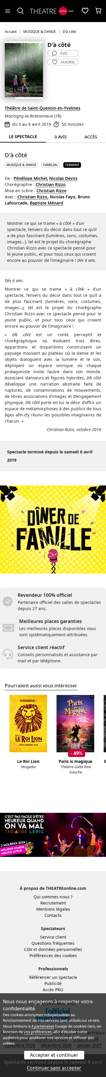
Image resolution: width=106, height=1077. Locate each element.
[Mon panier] (98, 11)
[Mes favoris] (85, 11)
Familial (50, 165)
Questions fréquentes (53, 943)
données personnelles (60, 949)
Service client (53, 937)
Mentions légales (53, 909)
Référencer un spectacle (53, 977)
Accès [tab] (91, 137)
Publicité (53, 983)
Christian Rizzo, (33, 197)
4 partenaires (42, 1026)
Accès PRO (53, 989)
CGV (28, 949)
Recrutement (53, 903)
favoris (68, 62)
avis (64, 53)
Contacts (53, 915)
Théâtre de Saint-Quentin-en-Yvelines (42, 108)
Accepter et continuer (54, 1055)
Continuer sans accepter (54, 1068)
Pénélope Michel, (31, 178)
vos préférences (38, 1031)
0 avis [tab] (60, 137)
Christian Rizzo (51, 184)
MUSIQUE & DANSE (21, 165)
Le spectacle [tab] (23, 136)
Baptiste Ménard (46, 203)
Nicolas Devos (63, 178)
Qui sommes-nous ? (53, 897)
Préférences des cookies (53, 955)
